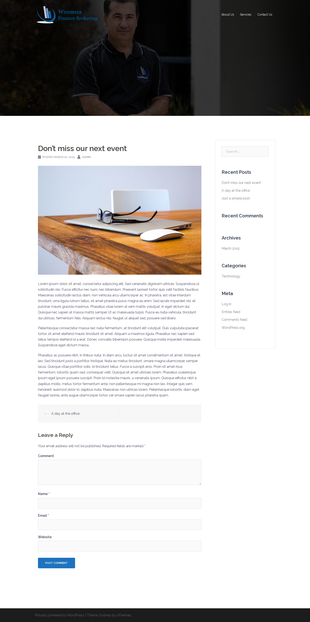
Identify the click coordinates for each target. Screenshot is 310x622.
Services (245, 14)
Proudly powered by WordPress (59, 615)
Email (43, 516)
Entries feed (231, 312)
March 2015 (231, 248)
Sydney (105, 615)
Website (45, 537)
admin (86, 157)
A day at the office (65, 414)
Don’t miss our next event (241, 183)
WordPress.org (233, 328)
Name (44, 494)
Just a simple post (236, 198)
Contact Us (264, 14)
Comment (46, 456)
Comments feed (234, 320)
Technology (231, 276)
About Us (227, 14)
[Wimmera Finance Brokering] (66, 14)
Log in (226, 304)
